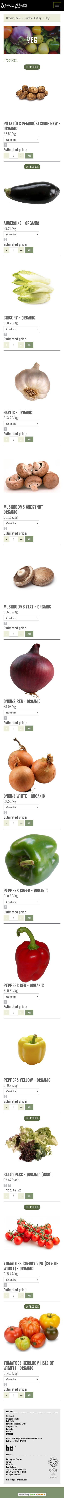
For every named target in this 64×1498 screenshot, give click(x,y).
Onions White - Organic (24, 796)
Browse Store (13, 18)
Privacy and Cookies (14, 1459)
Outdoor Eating (33, 18)
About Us (9, 1464)
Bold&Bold (23, 1479)
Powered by (32, 1494)
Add (29, 155)
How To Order (11, 1466)
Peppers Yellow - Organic (27, 1080)
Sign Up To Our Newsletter (16, 1469)
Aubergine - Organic (21, 223)
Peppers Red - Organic (24, 985)
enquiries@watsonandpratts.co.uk (29, 1438)
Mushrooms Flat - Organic (27, 606)
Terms (8, 1461)
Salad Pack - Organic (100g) (28, 1174)
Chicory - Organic (19, 317)
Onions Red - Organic (22, 701)
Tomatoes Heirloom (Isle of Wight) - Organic (29, 1366)
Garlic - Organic (18, 412)
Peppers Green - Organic (26, 890)
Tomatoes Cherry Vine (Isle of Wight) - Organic (31, 1266)
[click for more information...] (32, 92)
